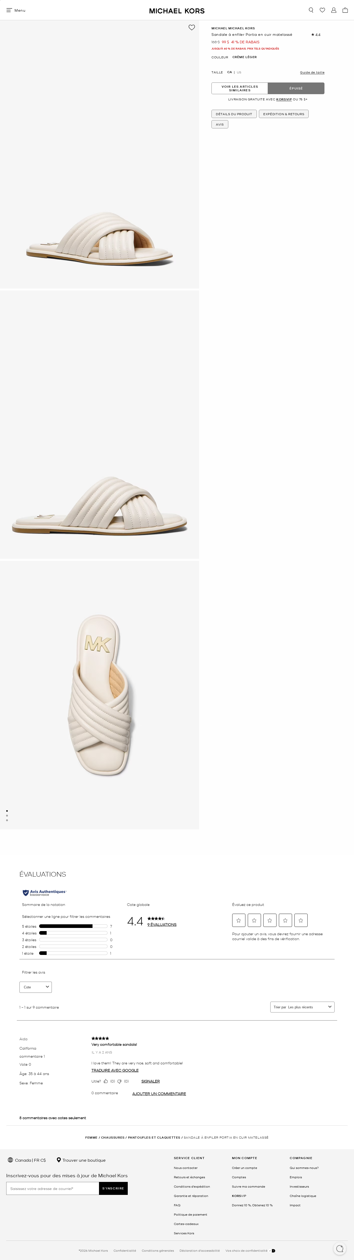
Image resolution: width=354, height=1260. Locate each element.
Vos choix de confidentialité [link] (246, 1250)
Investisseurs (299, 1186)
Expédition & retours (283, 114)
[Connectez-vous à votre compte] (333, 10)
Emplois (296, 1177)
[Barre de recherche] (311, 10)
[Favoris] (322, 10)
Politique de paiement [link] (190, 1214)
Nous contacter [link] (185, 1168)
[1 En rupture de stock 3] (7, 811)
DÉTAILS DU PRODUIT (234, 114)
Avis (220, 124)
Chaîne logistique (303, 1196)
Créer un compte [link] (244, 1168)
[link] (239, 1196)
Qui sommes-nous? (304, 1168)
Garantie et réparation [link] (191, 1196)
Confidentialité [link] (125, 1250)
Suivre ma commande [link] (248, 1186)
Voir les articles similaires (240, 88)
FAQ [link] (177, 1205)
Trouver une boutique (83, 1160)
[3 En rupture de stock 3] (7, 820)
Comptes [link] (239, 1177)
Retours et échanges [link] (189, 1177)
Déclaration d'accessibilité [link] (200, 1250)
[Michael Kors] (177, 10)
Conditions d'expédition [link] (192, 1186)
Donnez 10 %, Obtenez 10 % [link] (252, 1205)
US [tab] (239, 72)
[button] (340, 1249)
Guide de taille (312, 72)
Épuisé (296, 88)
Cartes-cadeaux (186, 1224)
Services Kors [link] (184, 1233)
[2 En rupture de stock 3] (7, 815)
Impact (295, 1205)
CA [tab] (229, 72)
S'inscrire (113, 1188)
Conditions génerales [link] (158, 1250)
